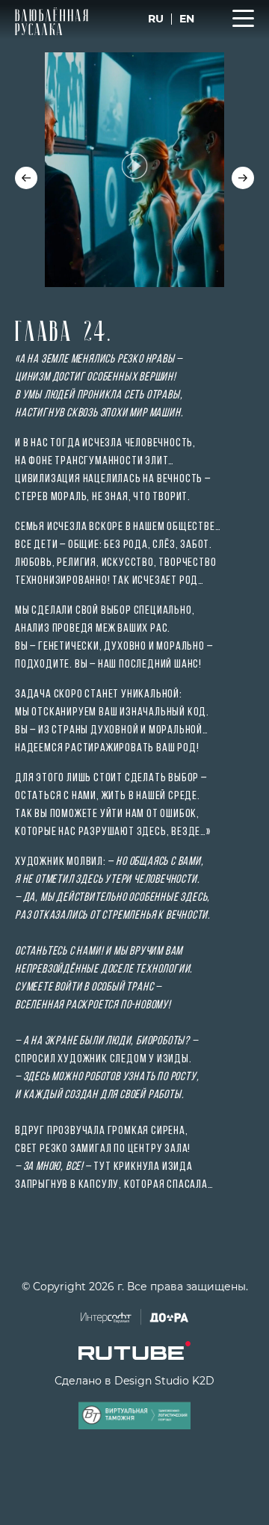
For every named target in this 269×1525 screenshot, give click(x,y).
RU (156, 19)
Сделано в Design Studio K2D (134, 1380)
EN (186, 19)
